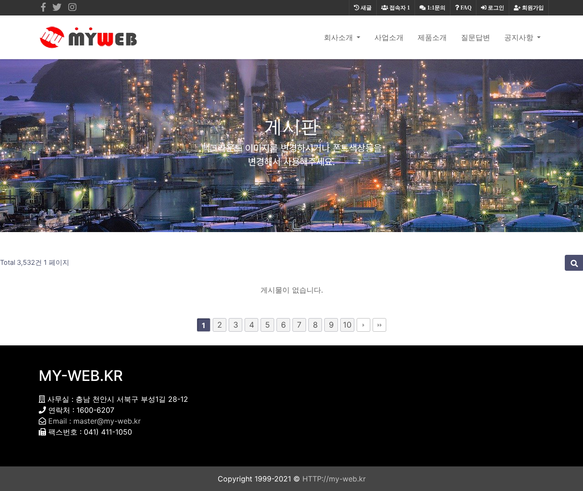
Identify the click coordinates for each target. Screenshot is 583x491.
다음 (363, 325)
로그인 (495, 8)
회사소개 (339, 37)
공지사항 (519, 37)
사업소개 (389, 37)
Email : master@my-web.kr (94, 420)
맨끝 (379, 325)
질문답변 (475, 37)
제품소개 (432, 37)
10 (347, 324)
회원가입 (532, 8)
